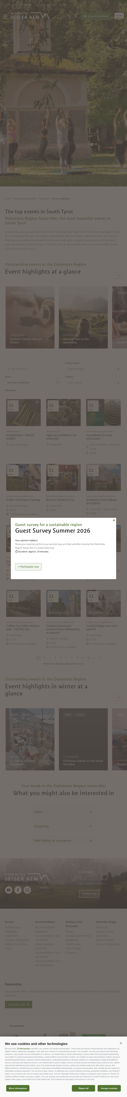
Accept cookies (109, 1088)
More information (18, 1088)
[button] (121, 1043)
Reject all (83, 1088)
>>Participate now (28, 567)
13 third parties (23, 1049)
